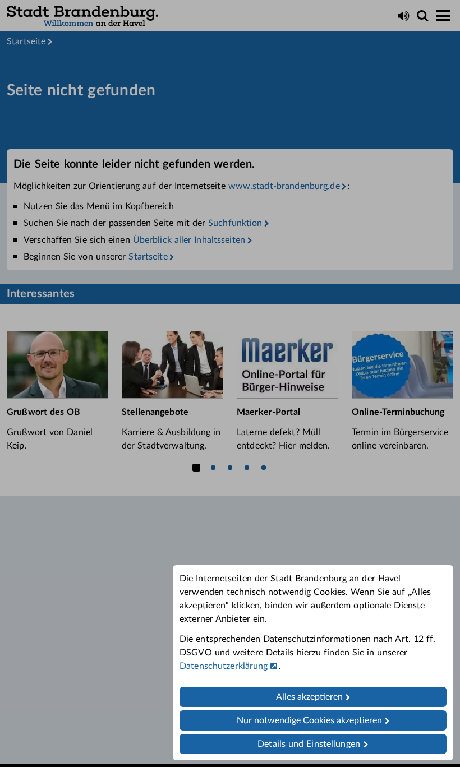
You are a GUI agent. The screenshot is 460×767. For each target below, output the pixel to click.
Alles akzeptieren (309, 696)
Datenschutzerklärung (224, 666)
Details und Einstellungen (308, 744)
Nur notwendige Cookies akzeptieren (309, 720)
